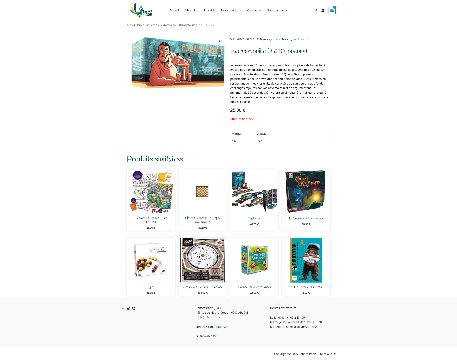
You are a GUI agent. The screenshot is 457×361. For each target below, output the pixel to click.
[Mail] (128, 308)
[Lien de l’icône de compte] (323, 10)
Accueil (131, 25)
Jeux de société (146, 25)
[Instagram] (133, 308)
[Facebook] (123, 308)
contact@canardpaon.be (212, 327)
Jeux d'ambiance (167, 25)
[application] (240, 10)
